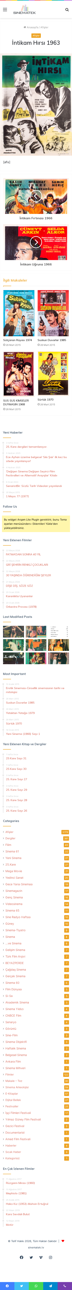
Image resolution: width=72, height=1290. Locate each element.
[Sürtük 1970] (53, 373)
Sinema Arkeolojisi (17, 1087)
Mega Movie (13, 871)
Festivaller (11, 1106)
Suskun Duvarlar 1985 (52, 340)
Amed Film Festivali (17, 1139)
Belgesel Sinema (16, 1055)
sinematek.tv (36, 1247)
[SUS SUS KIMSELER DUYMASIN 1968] (18, 374)
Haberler (10, 1145)
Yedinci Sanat (14, 877)
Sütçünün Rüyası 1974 (17, 340)
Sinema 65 (12, 910)
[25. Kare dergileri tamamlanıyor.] (58, 632)
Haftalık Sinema (15, 1048)
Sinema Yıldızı (14, 1009)
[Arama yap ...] (67, 10)
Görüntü (10, 1028)
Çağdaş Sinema (15, 969)
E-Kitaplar (11, 1093)
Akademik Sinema (17, 1002)
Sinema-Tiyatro (15, 930)
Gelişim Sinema (15, 950)
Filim (8, 844)
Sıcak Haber (13, 1151)
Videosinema (13, 904)
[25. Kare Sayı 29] (36, 645)
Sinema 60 (12, 982)
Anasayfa (32, 27)
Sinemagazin (13, 890)
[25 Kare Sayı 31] (13, 632)
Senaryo (10, 1022)
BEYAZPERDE (14, 963)
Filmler (9, 1074)
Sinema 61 (12, 851)
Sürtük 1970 (45, 399)
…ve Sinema (13, 943)
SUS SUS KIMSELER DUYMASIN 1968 (16, 402)
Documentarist (15, 1132)
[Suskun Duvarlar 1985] (53, 313)
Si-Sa (9, 995)
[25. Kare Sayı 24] (36, 658)
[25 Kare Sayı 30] (36, 632)
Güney (9, 923)
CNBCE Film (13, 1015)
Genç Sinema (14, 897)
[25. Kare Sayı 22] (58, 658)
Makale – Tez (13, 1080)
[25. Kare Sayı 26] (13, 658)
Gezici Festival (14, 1126)
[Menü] (5, 10)
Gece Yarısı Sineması (19, 884)
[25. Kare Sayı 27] (13, 645)
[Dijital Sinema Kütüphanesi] (23, 9)
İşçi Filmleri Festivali (18, 1112)
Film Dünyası (13, 989)
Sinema (10, 936)
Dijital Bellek (13, 1100)
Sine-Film (11, 1035)
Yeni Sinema (13, 858)
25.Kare (10, 864)
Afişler (44, 27)
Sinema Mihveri (15, 1068)
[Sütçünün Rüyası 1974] (18, 313)
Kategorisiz (12, 1158)
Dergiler (10, 838)
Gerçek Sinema (15, 976)
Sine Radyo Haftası (18, 917)
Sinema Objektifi (16, 1041)
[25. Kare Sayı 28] (58, 645)
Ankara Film (13, 1061)
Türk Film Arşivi (15, 956)
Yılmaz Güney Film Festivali (23, 1119)
